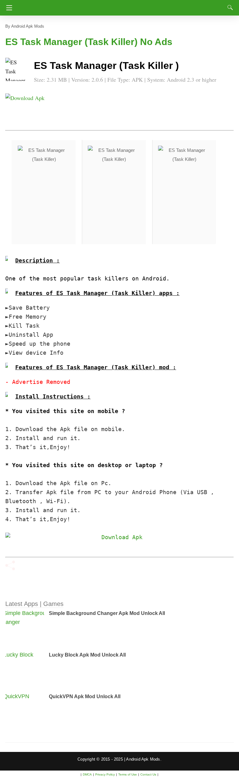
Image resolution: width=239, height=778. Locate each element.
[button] (17, 70)
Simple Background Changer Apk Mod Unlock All (107, 613)
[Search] (228, 7)
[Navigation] (7, 8)
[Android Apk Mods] (119, 6)
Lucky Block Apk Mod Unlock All (87, 654)
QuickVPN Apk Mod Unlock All (84, 696)
